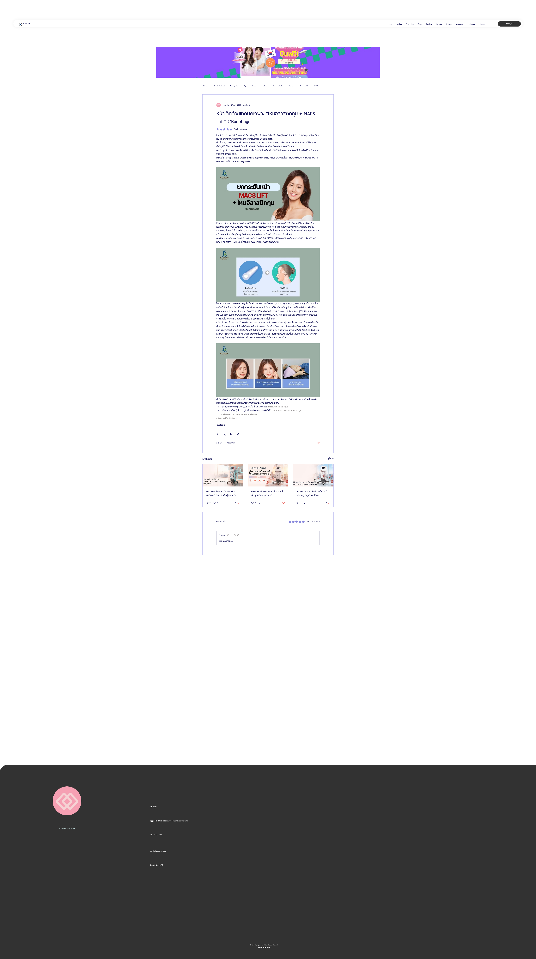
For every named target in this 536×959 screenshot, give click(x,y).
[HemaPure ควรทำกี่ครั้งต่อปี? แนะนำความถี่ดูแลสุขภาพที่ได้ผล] (313, 475)
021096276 (158, 865)
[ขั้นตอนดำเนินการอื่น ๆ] (318, 105)
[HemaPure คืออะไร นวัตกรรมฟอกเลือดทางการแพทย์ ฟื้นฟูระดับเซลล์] (223, 475)
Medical (264, 86)
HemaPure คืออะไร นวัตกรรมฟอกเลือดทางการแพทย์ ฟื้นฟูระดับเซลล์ (221, 493)
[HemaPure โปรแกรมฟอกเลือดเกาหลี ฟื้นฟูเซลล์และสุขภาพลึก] (268, 475)
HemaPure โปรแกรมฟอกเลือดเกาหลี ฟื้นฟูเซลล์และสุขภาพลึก (267, 493)
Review (291, 86)
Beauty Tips (234, 86)
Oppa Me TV (304, 86)
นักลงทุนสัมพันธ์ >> (264, 947)
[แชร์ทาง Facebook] (217, 434)
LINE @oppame (156, 835)
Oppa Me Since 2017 (67, 828)
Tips (245, 86)
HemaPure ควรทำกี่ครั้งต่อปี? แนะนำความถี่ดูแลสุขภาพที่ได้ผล (312, 493)
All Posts (205, 86)
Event (254, 86)
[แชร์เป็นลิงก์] (238, 434)
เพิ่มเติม (316, 86)
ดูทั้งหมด (331, 458)
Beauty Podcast (219, 86)
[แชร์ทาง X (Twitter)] (224, 434)
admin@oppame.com (158, 851)
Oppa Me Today (278, 86)
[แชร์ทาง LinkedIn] (231, 434)
